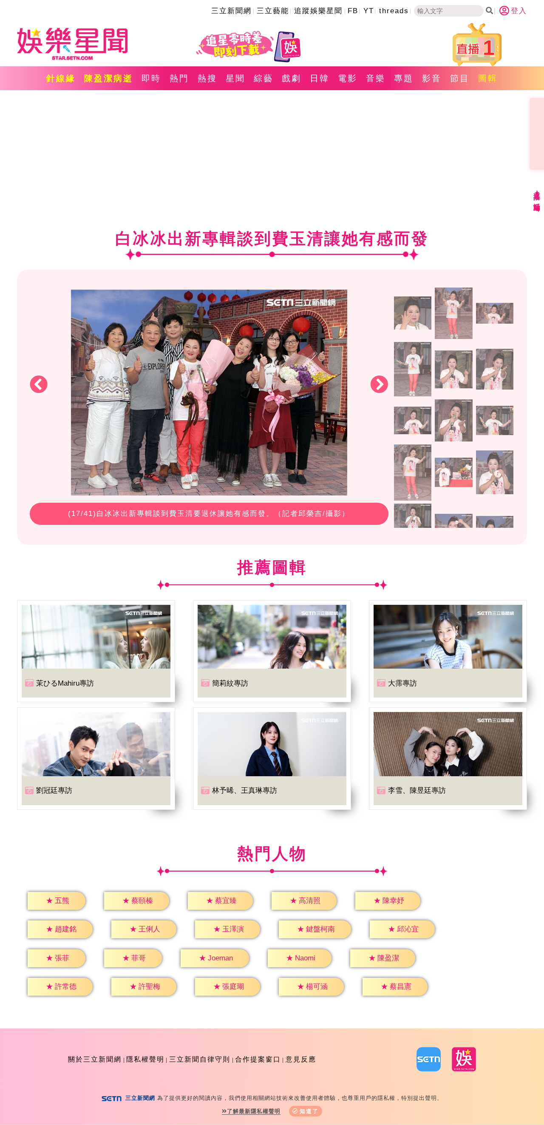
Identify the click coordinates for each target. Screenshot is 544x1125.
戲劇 (291, 78)
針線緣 (61, 78)
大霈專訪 (402, 683)
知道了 (309, 1111)
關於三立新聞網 (95, 1059)
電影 (347, 78)
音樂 (375, 78)
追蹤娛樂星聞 (318, 11)
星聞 (235, 78)
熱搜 (207, 78)
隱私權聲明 (145, 1059)
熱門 (179, 78)
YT (368, 11)
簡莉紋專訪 (230, 683)
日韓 (319, 78)
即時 (151, 78)
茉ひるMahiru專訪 (65, 683)
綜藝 (263, 78)
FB (353, 11)
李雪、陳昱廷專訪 (417, 790)
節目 (460, 78)
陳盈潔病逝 (108, 78)
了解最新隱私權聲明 (253, 1111)
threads (394, 11)
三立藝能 (273, 11)
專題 (404, 78)
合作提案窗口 (258, 1059)
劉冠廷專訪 (54, 790)
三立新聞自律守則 (199, 1059)
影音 (432, 78)
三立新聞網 (231, 11)
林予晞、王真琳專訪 (244, 790)
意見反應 (301, 1059)
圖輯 (488, 78)
